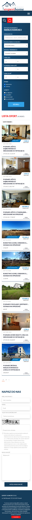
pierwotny (9, 84)
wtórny (8, 86)
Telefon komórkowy (9, 412)
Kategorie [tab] (9, 20)
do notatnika (26, 154)
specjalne (8, 95)
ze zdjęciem (9, 92)
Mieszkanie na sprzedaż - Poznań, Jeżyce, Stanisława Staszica (16, 205)
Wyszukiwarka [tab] (4, 20)
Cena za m (7, 73)
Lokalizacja (8, 34)
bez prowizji (9, 97)
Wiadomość (6, 452)
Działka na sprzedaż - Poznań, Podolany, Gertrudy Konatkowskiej (16, 297)
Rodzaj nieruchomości (12, 42)
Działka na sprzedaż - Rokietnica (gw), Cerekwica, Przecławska (16, 236)
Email (4, 404)
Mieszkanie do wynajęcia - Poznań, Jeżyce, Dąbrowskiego (16, 140)
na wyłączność (10, 99)
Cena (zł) (7, 57)
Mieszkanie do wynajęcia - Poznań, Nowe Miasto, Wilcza (16, 328)
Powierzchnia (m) (10, 65)
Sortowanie (7, 122)
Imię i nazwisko (7, 396)
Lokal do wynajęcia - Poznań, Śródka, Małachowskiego (16, 359)
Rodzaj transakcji (10, 50)
